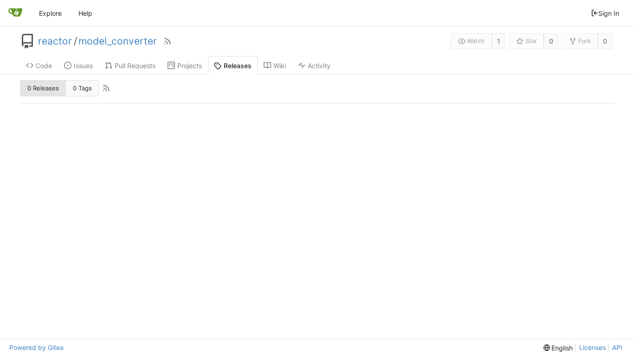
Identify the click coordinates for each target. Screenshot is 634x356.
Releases (238, 66)
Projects (189, 66)
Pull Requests (135, 66)
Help (85, 13)
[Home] (15, 13)
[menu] (558, 348)
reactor (55, 41)
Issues (83, 66)
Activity (319, 66)
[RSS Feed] (167, 41)
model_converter (117, 41)
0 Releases (43, 88)
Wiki (279, 66)
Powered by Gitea (36, 347)
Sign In (608, 13)
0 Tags (82, 88)
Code (44, 66)
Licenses (592, 347)
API (617, 347)
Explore (50, 13)
